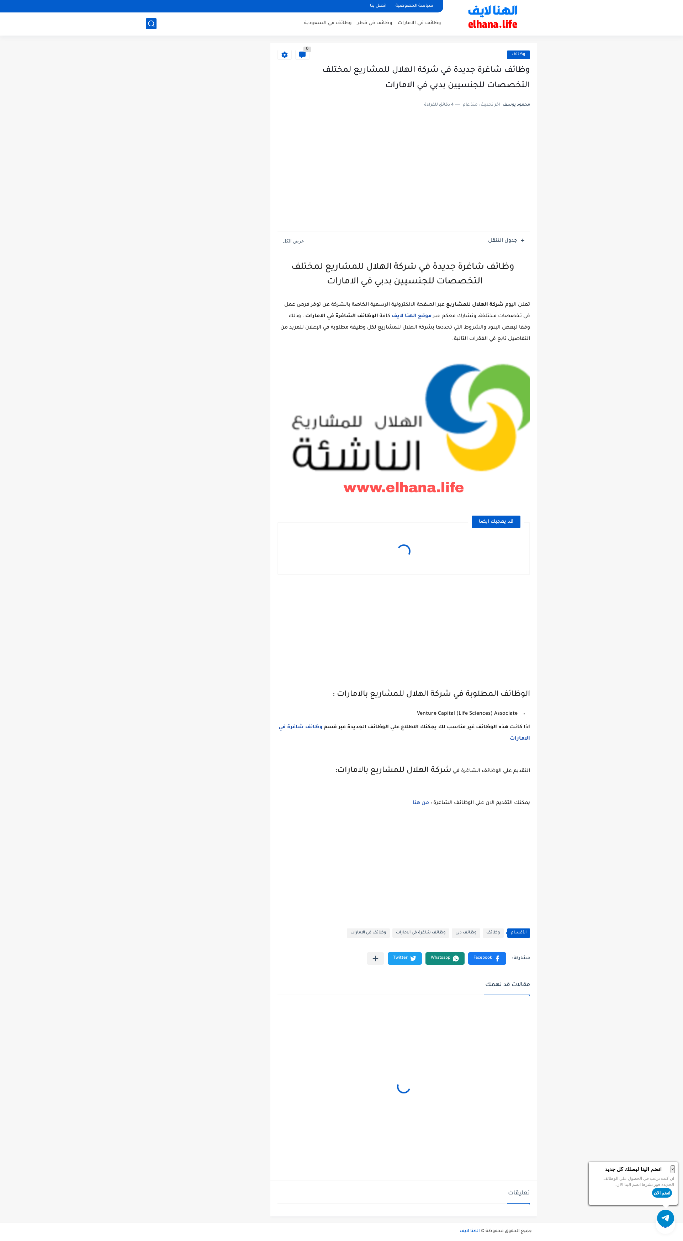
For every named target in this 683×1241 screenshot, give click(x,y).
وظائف (518, 54)
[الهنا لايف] (492, 17)
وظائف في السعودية (328, 23)
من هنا (421, 803)
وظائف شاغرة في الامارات (421, 933)
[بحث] (151, 23)
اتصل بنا (378, 6)
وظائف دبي (466, 933)
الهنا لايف (470, 1231)
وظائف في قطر (374, 23)
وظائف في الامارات (419, 23)
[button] (487, 958)
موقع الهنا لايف (411, 316)
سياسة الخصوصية (414, 6)
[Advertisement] (403, 176)
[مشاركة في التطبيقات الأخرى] (375, 958)
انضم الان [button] (662, 1193)
